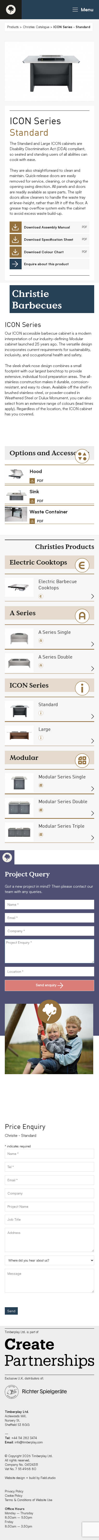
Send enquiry (46, 985)
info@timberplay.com (29, 1442)
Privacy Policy (14, 1491)
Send (11, 1311)
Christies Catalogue (36, 27)
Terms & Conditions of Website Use (28, 1500)
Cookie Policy (13, 1495)
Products (13, 27)
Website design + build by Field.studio (30, 1478)
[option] (49, 72)
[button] (82, 9)
